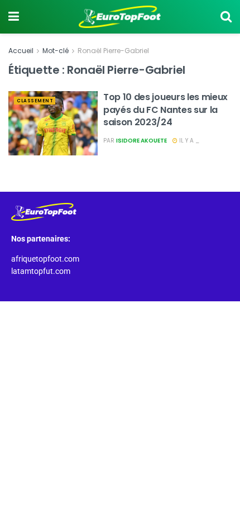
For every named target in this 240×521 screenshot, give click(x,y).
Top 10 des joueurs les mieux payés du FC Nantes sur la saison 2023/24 (165, 110)
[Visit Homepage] (120, 17)
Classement (35, 101)
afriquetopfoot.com (45, 258)
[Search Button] (226, 17)
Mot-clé (55, 50)
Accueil (20, 50)
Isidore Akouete (141, 140)
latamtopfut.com (40, 271)
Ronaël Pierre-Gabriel (113, 50)
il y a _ (188, 140)
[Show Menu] (13, 17)
